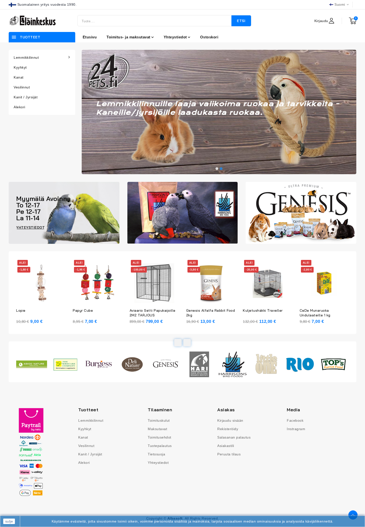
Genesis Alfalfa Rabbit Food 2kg (210, 312)
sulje (9, 521)
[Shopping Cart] (352, 21)
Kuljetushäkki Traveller (263, 310)
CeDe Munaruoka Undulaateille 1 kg (315, 312)
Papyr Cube (83, 310)
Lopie (21, 310)
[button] (217, 168)
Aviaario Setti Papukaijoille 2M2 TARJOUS (153, 312)
